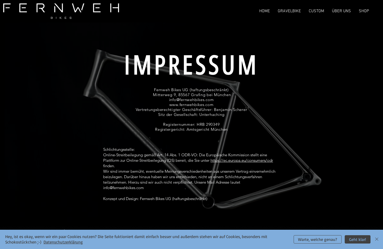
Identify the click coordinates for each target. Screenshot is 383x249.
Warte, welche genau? (317, 239)
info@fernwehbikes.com (123, 187)
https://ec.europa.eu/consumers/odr (242, 160)
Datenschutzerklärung (63, 242)
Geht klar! (357, 239)
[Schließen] (377, 239)
